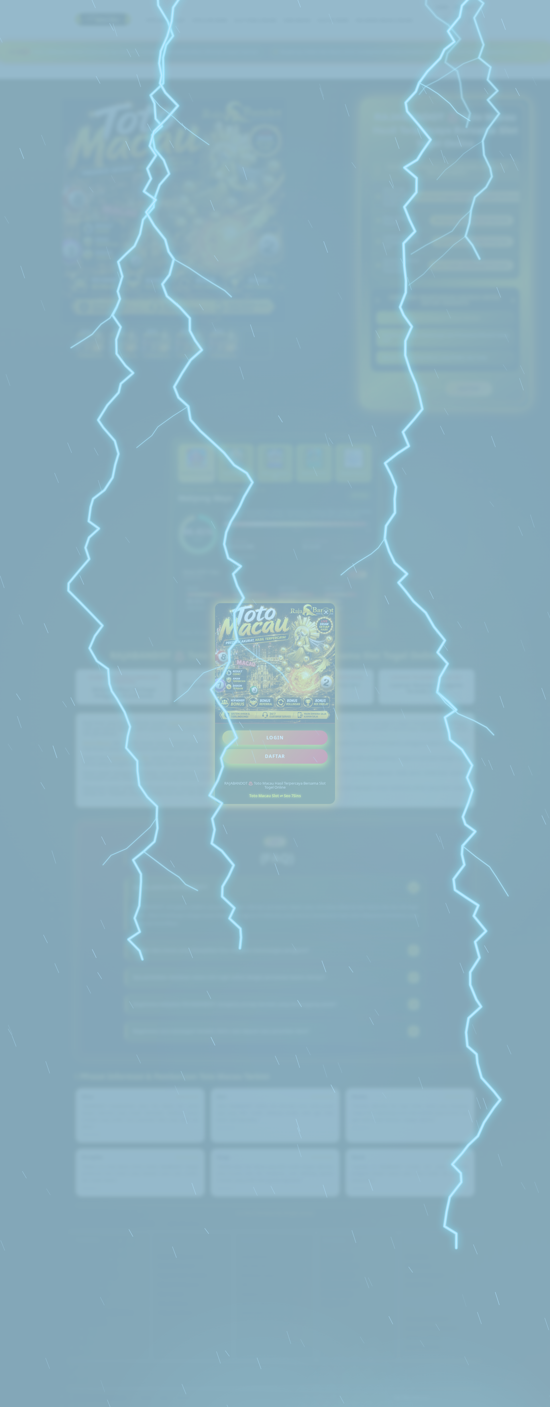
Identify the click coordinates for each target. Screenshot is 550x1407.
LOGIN (275, 737)
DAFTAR (275, 756)
